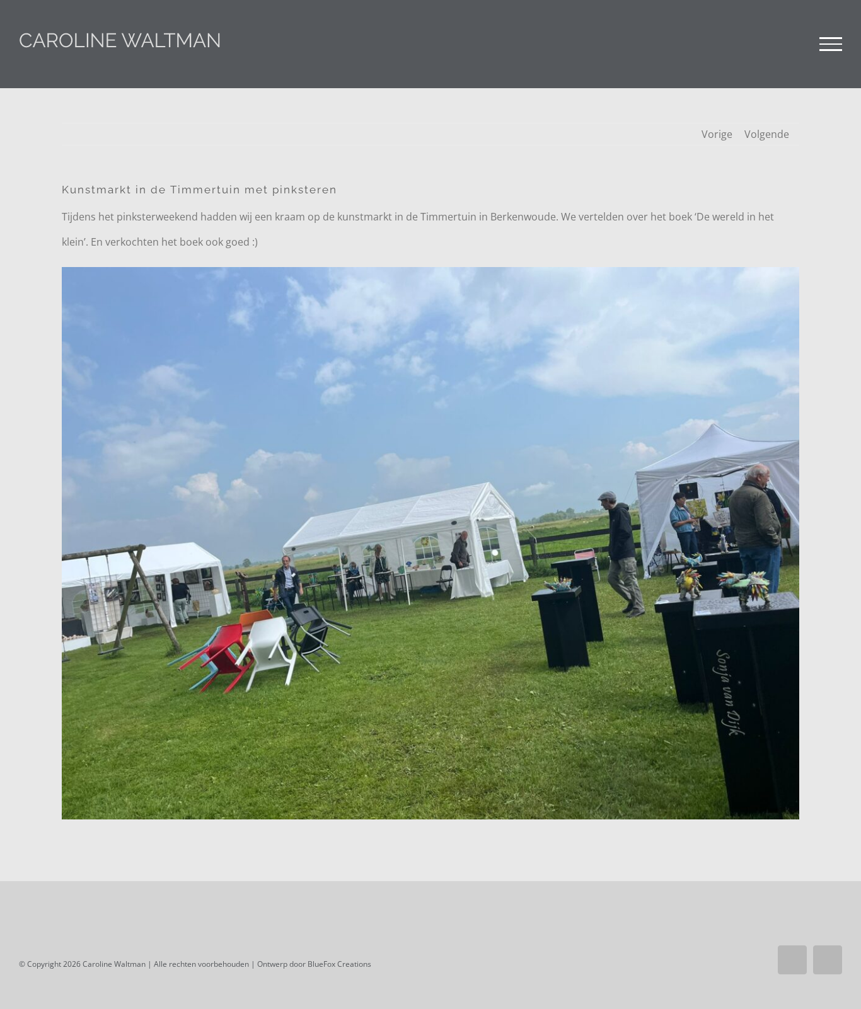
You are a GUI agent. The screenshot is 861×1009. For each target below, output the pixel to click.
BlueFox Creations (339, 964)
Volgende (766, 134)
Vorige (717, 134)
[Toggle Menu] (831, 44)
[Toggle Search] (788, 43)
